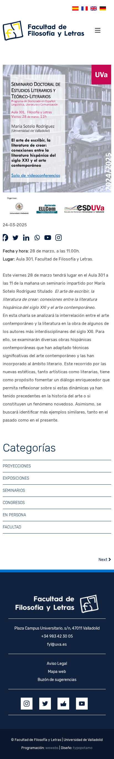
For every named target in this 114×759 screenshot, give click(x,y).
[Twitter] (15, 237)
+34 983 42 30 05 (57, 636)
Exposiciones (16, 478)
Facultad (12, 527)
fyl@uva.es (57, 644)
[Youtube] (48, 237)
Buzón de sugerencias (57, 679)
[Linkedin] (26, 237)
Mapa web (57, 671)
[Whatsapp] (37, 237)
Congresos (14, 502)
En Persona (14, 515)
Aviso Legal (57, 663)
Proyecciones (17, 466)
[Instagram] (58, 237)
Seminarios (14, 490)
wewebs (51, 748)
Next (103, 559)
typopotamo (82, 748)
